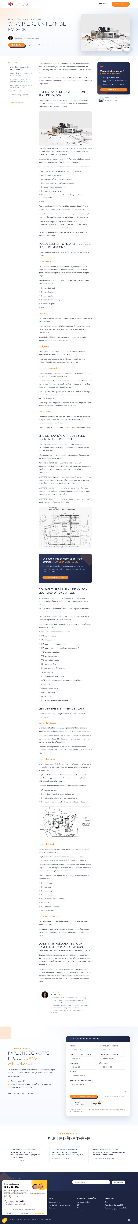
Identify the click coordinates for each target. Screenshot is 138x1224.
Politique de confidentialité (41, 1220)
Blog (10, 19)
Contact (52, 1208)
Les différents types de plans (20, 91)
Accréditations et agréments (59, 1205)
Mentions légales (83, 1202)
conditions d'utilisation (118, 1109)
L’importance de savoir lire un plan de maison (20, 68)
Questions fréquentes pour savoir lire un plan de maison (20, 96)
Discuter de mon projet (55, 578)
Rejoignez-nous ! (55, 1202)
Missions (80, 1211)
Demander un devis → (18, 103)
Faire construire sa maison (29, 19)
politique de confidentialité (100, 1109)
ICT (78, 1208)
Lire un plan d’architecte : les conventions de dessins (20, 80)
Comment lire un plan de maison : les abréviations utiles (21, 86)
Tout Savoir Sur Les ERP (114, 1205)
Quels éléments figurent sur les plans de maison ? (21, 74)
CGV (78, 1205)
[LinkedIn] (129, 1220)
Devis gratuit (121, 4)
